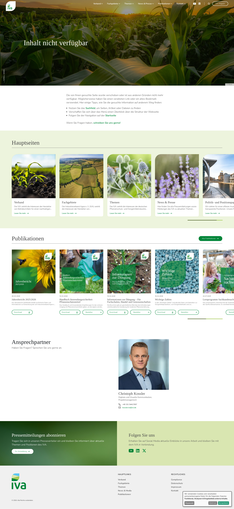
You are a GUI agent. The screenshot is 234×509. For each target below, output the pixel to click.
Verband (97, 3)
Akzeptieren (223, 503)
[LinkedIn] (199, 3)
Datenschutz (177, 483)
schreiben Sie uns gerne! (107, 122)
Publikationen (164, 3)
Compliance (176, 479)
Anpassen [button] (189, 503)
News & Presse (145, 3)
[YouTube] (194, 4)
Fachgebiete (112, 3)
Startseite (110, 115)
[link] (220, 4)
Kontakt (180, 3)
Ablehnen (212, 503)
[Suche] (208, 3)
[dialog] (207, 499)
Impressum (176, 487)
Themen (128, 3)
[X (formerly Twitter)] (144, 450)
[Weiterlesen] (34, 176)
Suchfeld (90, 108)
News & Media (125, 490)
